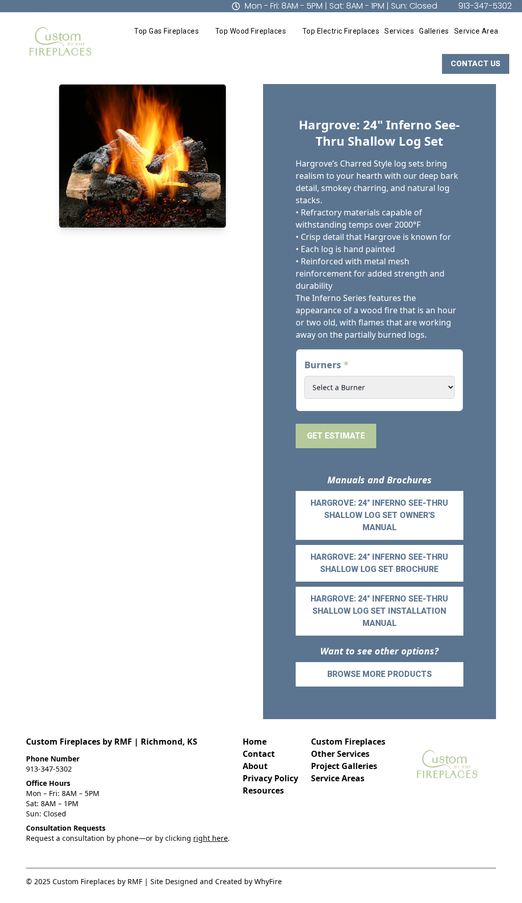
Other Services (340, 753)
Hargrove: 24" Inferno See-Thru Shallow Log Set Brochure (379, 563)
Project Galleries (344, 766)
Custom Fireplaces (348, 741)
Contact (259, 753)
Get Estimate (336, 436)
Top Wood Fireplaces (250, 31)
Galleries (434, 31)
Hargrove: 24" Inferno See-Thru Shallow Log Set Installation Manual (379, 611)
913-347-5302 (49, 769)
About (255, 766)
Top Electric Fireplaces (341, 31)
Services (399, 31)
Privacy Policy (270, 778)
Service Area (476, 31)
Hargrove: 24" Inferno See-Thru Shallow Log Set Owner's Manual (379, 515)
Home (255, 741)
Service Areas (337, 778)
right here (210, 838)
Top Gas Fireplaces (166, 31)
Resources (263, 790)
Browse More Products (379, 674)
